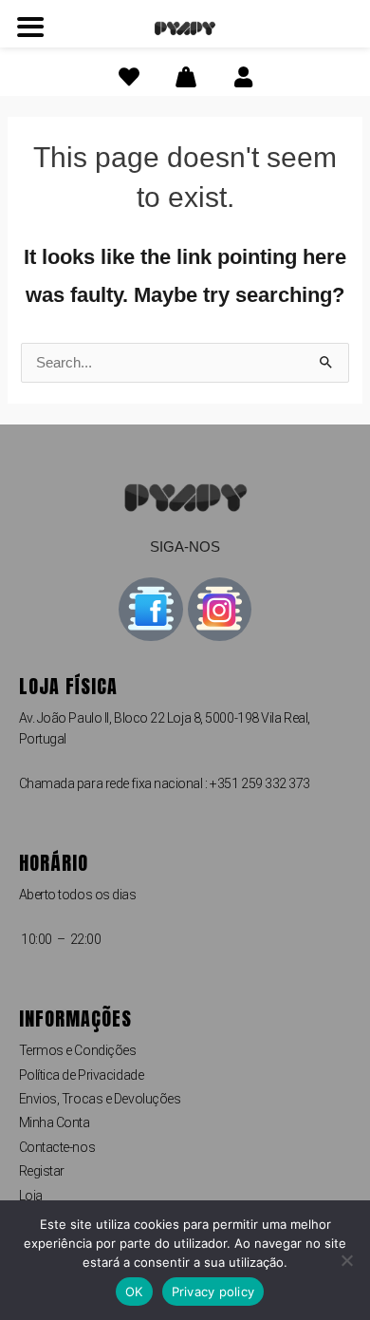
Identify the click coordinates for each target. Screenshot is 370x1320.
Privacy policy (213, 1291)
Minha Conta (54, 1122)
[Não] (346, 1260)
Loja (31, 1195)
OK (134, 1291)
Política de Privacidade (81, 1075)
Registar (42, 1171)
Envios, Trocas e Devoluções (100, 1098)
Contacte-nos (57, 1147)
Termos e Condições (78, 1050)
